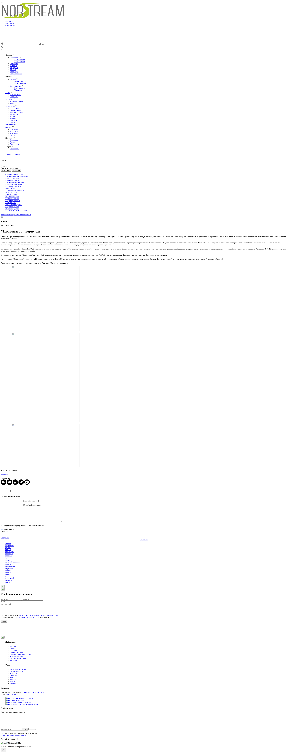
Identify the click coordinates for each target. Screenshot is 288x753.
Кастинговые (19, 62)
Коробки (13, 116)
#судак (13, 215)
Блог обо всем (10, 203)
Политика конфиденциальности (22, 654)
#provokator (5, 215)
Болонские (14, 64)
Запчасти (8, 99)
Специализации (16, 74)
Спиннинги (14, 58)
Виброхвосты (19, 88)
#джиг (7, 558)
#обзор (8, 570)
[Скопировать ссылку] (27, 482)
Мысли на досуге (12, 209)
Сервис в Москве (16, 671)
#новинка (9, 568)
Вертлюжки (14, 108)
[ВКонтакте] (9, 482)
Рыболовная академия (13, 205)
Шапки (12, 135)
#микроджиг (10, 566)
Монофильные (15, 95)
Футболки (14, 131)
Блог (12, 677)
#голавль (8, 556)
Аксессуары (10, 106)
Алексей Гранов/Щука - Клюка (17, 176)
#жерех (8, 560)
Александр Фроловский (14, 182)
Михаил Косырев (12, 197)
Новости (13, 679)
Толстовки (14, 133)
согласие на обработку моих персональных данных (38, 615)
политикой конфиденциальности (13, 735)
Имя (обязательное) (31, 501)
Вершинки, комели (17, 101)
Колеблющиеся (20, 83)
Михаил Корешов (12, 180)
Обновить (5, 532)
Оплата (13, 648)
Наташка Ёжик (11, 193)
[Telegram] (21, 482)
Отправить (5, 538)
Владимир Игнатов (12, 201)
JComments (144, 540)
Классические (19, 60)
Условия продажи (16, 656)
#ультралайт (10, 578)
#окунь (8, 572)
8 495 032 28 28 (28, 692)
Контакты (9, 21)
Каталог (13, 646)
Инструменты (10, 124)
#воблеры (27, 215)
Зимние (13, 70)
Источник (5, 474)
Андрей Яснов (11, 195)
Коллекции (14, 72)
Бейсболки (14, 129)
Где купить (9, 23)
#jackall (8, 548)
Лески (7, 93)
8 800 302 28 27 (11, 25)
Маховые (13, 66)
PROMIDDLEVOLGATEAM (16, 211)
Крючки (13, 118)
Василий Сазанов (12, 199)
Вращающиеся (20, 81)
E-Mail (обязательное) (32, 505)
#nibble (8, 550)
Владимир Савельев (13, 186)
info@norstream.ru (12, 694)
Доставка (13, 650)
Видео (12, 682)
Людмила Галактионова (14, 191)
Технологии (14, 660)
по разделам (6, 170)
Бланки (13, 103)
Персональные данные (18, 658)
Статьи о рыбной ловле (14, 174)
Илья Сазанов (10, 188)
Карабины (14, 114)
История (13, 684)
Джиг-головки (15, 110)
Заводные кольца (16, 112)
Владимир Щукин (12, 207)
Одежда (8, 127)
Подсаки (13, 122)
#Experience (9, 546)
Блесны (13, 79)
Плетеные (14, 97)
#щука (7, 582)
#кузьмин (19, 215)
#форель (8, 580)
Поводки (13, 120)
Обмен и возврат (16, 652)
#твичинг (9, 576)
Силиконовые (15, 86)
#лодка (8, 564)
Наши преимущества (18, 669)
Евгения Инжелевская (13, 184)
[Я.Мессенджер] (3, 482)
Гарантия (13, 675)
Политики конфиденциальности (26, 617)
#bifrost (8, 544)
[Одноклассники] (15, 482)
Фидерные (14, 68)
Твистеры (18, 90)
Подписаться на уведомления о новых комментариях (24, 526)
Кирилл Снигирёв (12, 178)
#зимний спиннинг (12, 562)
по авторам (16, 170)
